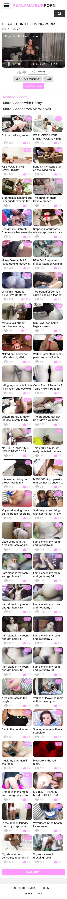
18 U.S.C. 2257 (33, 893)
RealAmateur (34, 5)
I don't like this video (24, 72)
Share (48, 79)
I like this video (19, 72)
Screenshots (32, 79)
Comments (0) (33, 85)
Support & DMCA (24, 887)
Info (17, 79)
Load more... (33, 872)
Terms (47, 887)
